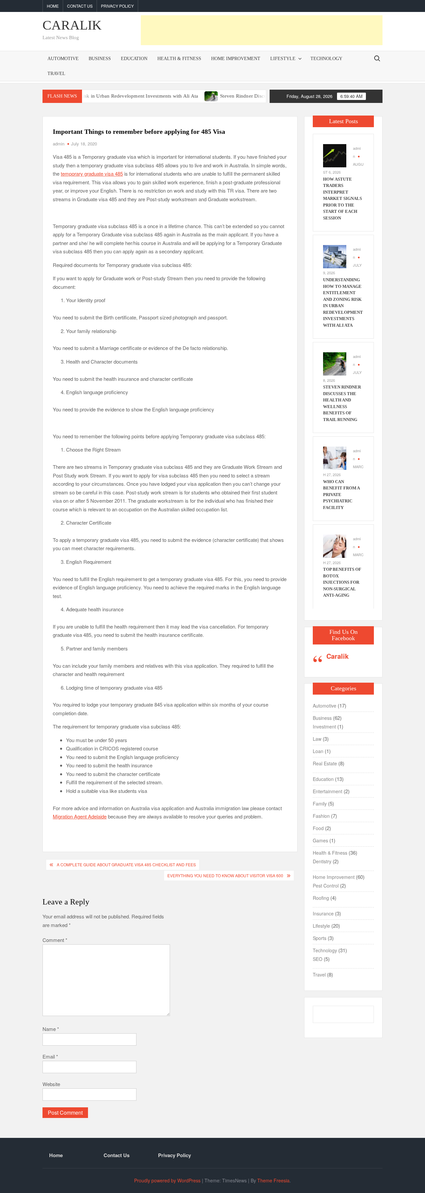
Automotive (63, 58)
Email (50, 1056)
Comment (54, 939)
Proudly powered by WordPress (167, 1180)
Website (51, 1083)
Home (53, 6)
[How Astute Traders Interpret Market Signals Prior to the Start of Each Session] (334, 154)
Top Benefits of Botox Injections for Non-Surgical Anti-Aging (342, 582)
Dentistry (322, 861)
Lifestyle (283, 58)
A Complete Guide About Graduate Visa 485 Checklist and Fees (126, 864)
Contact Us (80, 6)
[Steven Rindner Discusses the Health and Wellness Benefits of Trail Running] (190, 95)
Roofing (321, 898)
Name (50, 1028)
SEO (317, 959)
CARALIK (72, 25)
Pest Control (326, 885)
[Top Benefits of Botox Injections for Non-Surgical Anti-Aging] (334, 545)
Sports (319, 938)
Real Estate (325, 763)
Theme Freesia (273, 1180)
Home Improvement (235, 58)
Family (320, 803)
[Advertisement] (261, 30)
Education (134, 58)
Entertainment (327, 791)
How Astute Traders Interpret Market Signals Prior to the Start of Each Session (342, 198)
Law (317, 738)
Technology (326, 58)
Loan (318, 751)
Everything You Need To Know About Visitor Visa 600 (225, 875)
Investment (324, 726)
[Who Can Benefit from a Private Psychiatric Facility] (334, 457)
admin (58, 143)
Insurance (323, 913)
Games (320, 840)
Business (100, 58)
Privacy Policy (117, 6)
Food (318, 828)
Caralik (337, 656)
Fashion (321, 815)
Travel (56, 73)
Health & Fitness (179, 58)
